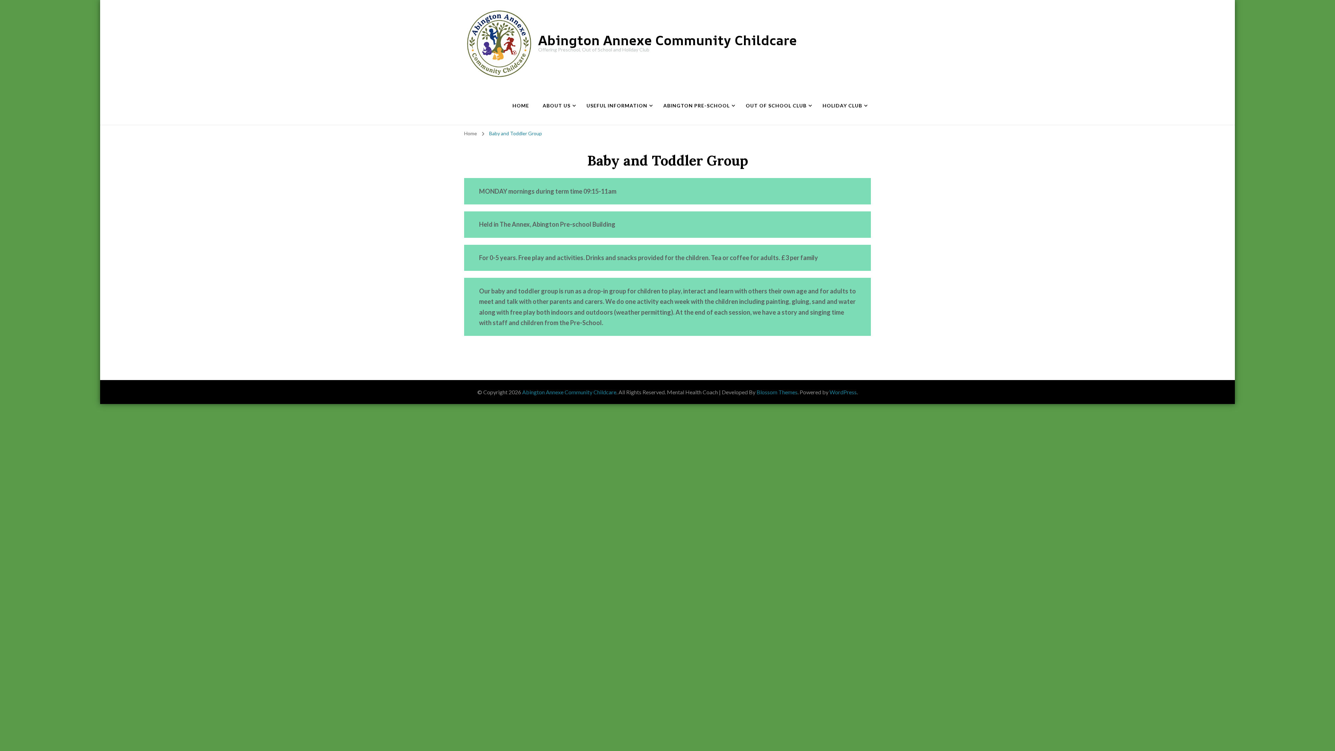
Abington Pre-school (696, 105)
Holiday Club (842, 105)
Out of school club (776, 105)
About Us (557, 105)
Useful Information (616, 105)
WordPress (843, 392)
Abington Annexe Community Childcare (667, 40)
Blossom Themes (777, 392)
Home (520, 105)
